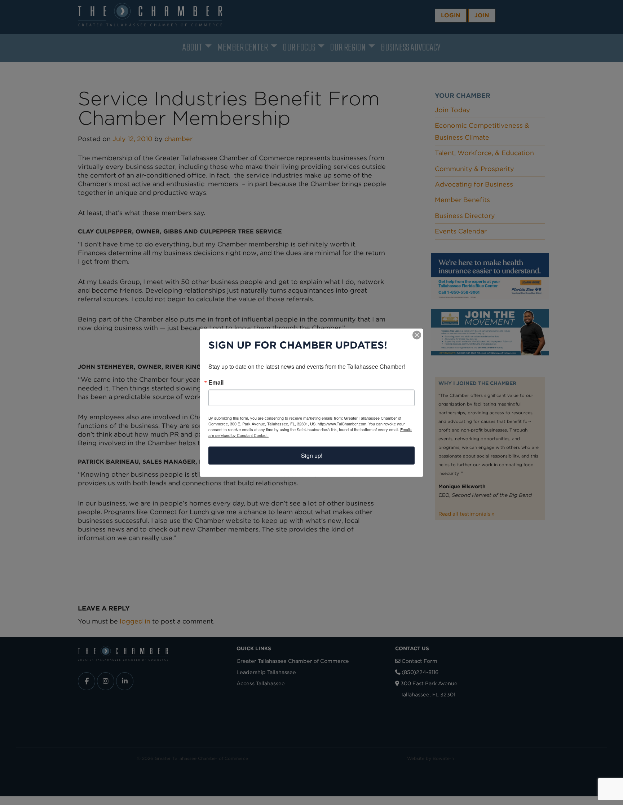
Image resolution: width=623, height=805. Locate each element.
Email (216, 382)
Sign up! (311, 455)
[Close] (416, 335)
